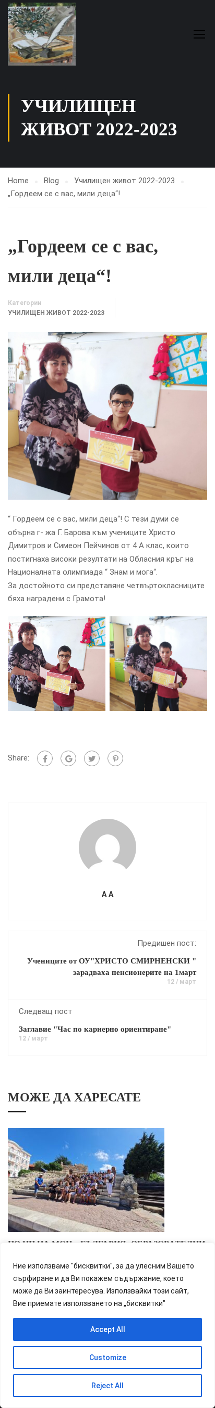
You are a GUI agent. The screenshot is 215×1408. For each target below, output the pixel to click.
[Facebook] (45, 758)
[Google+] (68, 758)
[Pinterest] (115, 758)
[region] (107, 1325)
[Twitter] (92, 758)
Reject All (107, 1385)
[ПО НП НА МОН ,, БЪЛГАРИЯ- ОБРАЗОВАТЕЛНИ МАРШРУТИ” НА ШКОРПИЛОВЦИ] (86, 1179)
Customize (107, 1357)
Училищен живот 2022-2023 (124, 180)
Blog (51, 180)
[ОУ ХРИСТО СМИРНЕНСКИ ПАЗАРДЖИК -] (42, 34)
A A (107, 894)
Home (18, 180)
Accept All (107, 1329)
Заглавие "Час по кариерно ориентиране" (95, 1029)
